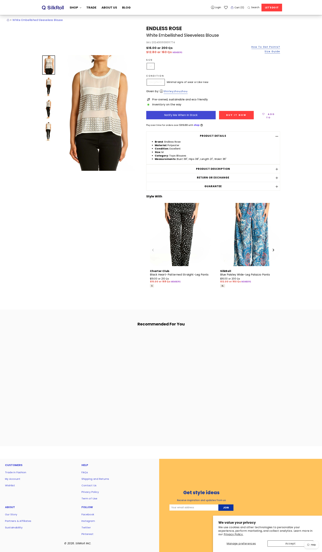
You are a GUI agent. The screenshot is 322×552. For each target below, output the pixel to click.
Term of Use (89, 498)
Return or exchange (213, 177)
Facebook (88, 514)
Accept (290, 543)
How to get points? (265, 47)
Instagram (88, 521)
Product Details (213, 136)
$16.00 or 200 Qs (230, 280)
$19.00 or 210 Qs (160, 280)
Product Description (213, 169)
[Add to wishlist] (97, 338)
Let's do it (272, 7)
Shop (74, 7)
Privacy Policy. (233, 534)
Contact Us (89, 485)
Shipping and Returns (95, 479)
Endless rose (164, 28)
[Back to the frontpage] (8, 20)
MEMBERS (177, 52)
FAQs (85, 472)
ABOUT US (109, 7)
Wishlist (10, 485)
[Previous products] (153, 250)
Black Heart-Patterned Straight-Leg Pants (179, 275)
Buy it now (236, 115)
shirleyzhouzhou (176, 91)
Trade (91, 7)
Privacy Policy (90, 492)
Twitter (86, 527)
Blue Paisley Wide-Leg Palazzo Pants (245, 275)
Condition (155, 75)
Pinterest (88, 534)
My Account (12, 479)
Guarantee (213, 186)
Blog (126, 7)
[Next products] (273, 250)
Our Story (11, 514)
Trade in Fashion (15, 472)
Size (149, 59)
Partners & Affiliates (18, 521)
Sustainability (14, 527)
